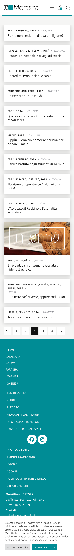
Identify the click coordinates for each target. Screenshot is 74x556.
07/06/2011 (37, 260)
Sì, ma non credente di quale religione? (35, 36)
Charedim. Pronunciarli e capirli (30, 76)
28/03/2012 (46, 71)
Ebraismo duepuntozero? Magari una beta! (34, 186)
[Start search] (67, 7)
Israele (12, 50)
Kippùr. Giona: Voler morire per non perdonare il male (36, 142)
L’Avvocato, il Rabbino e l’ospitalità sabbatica (32, 210)
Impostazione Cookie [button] (17, 547)
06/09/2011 (46, 159)
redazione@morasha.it (21, 515)
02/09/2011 (57, 179)
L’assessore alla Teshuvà (25, 96)
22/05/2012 (46, 30)
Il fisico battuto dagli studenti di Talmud (36, 164)
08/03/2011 (48, 312)
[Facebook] (32, 439)
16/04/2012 (59, 50)
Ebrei (11, 30)
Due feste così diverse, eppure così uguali (37, 297)
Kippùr (12, 135)
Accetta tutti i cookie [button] (45, 547)
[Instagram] (42, 439)
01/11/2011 (34, 135)
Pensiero (22, 30)
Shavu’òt (14, 260)
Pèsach (36, 50)
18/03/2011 (13, 292)
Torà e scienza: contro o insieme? (31, 317)
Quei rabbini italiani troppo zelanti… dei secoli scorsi (36, 118)
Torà (33, 30)
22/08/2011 (44, 203)
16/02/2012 (53, 91)
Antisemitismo (17, 91)
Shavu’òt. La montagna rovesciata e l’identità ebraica (33, 267)
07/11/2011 (32, 111)
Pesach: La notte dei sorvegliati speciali (35, 56)
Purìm (11, 288)
